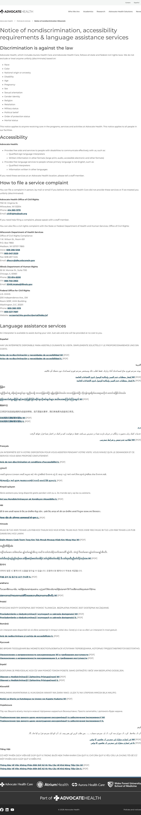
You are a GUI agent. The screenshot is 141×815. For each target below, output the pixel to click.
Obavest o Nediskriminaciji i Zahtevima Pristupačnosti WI (30, 677)
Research (101, 11)
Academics (88, 11)
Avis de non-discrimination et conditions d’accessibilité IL (29, 462)
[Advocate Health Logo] (16, 11)
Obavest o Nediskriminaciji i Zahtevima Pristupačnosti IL (29, 680)
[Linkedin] (7, 809)
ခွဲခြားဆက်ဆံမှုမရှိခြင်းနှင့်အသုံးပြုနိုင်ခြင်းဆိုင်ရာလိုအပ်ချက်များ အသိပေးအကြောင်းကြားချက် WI (41, 399)
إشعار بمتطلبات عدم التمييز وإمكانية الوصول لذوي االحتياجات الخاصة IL (106, 380)
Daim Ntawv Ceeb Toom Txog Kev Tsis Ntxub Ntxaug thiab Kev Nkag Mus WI (39, 540)
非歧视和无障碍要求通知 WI (12, 418)
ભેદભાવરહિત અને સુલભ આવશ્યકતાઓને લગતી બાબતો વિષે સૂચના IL (28, 480)
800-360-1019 (14, 308)
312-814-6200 (14, 277)
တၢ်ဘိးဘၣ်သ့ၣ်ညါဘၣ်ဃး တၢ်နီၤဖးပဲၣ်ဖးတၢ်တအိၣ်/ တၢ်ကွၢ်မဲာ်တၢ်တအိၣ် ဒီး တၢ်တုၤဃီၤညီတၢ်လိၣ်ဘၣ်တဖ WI (45, 558)
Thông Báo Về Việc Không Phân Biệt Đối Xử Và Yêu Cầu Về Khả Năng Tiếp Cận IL (41, 768)
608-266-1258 (13, 250)
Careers (127, 2)
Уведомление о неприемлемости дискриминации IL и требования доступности (43, 658)
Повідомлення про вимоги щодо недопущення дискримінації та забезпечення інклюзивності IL (52, 721)
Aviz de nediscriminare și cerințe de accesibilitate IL (26, 636)
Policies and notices (132, 810)
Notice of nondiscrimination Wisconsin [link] (50, 21)
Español (136, 2)
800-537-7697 (11, 312)
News (138, 11)
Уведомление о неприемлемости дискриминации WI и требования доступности (44, 654)
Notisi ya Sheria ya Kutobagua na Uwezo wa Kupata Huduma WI (33, 699)
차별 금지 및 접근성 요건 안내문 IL (15, 577)
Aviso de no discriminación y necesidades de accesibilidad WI (31, 355)
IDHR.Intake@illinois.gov (19, 284)
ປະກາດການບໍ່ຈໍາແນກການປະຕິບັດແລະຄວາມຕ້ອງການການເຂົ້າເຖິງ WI (28, 595)
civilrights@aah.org (17, 213)
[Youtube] (12, 809)
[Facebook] (2, 809)
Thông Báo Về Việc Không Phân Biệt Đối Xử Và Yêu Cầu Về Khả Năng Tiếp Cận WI (41, 765)
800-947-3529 (11, 253)
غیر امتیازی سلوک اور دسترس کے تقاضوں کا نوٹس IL (113, 743)
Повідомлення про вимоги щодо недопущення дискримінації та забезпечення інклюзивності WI (52, 717)
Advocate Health (6, 21)
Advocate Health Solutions (121, 11)
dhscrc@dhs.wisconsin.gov (21, 260)
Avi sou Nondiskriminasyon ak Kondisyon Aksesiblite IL (28, 499)
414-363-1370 (14, 210)
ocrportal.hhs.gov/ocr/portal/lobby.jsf (28, 315)
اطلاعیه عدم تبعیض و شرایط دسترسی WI (117, 440)
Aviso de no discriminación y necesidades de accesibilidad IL (31, 358)
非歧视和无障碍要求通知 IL (12, 421)
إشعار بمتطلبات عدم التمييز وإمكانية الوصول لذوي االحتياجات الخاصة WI (105, 377)
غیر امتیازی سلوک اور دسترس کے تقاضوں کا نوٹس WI (112, 739)
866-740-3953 (11, 281)
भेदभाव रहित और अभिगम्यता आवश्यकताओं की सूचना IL (19, 517)
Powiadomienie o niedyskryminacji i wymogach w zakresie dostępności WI (39, 614)
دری (139, 427)
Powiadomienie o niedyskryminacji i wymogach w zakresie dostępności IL (38, 617)
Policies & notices (23, 21)
